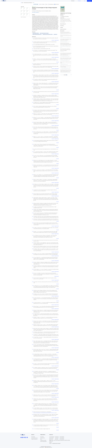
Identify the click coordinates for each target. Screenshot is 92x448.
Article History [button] (62, 25)
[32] (32, 155)
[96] (32, 414)
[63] (32, 281)
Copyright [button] (61, 27)
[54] (32, 246)
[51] (32, 235)
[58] (32, 262)
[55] (32, 248)
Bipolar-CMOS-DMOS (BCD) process (37, 34)
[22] (32, 113)
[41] (32, 197)
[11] (32, 70)
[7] (32, 54)
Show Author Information (35, 12)
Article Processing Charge (43, 441)
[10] (32, 66)
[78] (32, 337)
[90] (32, 390)
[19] (32, 102)
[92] (32, 398)
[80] (32, 344)
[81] (32, 349)
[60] (32, 269)
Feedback (50, 442)
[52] (32, 240)
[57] (32, 257)
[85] (32, 367)
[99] (32, 428)
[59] (32, 265)
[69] (32, 306)
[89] (32, 385)
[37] (32, 179)
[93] (32, 403)
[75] (32, 328)
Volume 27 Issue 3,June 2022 (62, 14)
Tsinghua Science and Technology (28, 2)
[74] (32, 324)
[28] (32, 140)
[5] (32, 48)
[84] (32, 363)
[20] (32, 106)
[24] (32, 122)
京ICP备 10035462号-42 (42, 447)
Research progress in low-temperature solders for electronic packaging (65, 66)
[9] (32, 63)
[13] (32, 79)
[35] (32, 169)
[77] (32, 334)
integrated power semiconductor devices (47, 34)
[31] (32, 151)
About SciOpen (33, 436)
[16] (32, 91)
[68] (32, 302)
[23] (32, 117)
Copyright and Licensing (43, 440)
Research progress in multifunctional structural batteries (65, 62)
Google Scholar (56, 40)
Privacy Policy (42, 436)
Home (22, 2)
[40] (32, 193)
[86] (32, 371)
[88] (32, 380)
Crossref (53, 40)
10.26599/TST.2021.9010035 (65, 16)
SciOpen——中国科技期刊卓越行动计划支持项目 (54, 443)
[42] (32, 203)
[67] (32, 297)
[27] (32, 136)
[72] (32, 317)
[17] (32, 95)
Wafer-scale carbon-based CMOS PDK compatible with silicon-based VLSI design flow (65, 32)
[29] (32, 144)
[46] (32, 216)
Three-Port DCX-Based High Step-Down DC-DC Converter (65, 35)
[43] (32, 206)
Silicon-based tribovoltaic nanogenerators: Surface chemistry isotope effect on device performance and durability (65, 50)
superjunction (55, 34)
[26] (32, 131)
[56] (32, 253)
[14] (32, 83)
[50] (32, 231)
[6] (32, 50)
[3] (32, 44)
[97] (32, 419)
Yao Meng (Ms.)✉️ (57, 436)
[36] (32, 174)
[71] (32, 313)
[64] (32, 285)
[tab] (66, 24)
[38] (32, 184)
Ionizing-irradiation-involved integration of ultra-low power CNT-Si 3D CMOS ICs (65, 39)
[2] (32, 41)
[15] (32, 86)
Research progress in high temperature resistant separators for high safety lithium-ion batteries (65, 58)
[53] (32, 242)
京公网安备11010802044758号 (49, 447)
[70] (32, 310)
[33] (32, 160)
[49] (32, 227)
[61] (32, 273)
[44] (32, 209)
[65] (32, 290)
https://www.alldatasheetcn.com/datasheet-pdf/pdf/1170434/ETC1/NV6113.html (44, 412)
